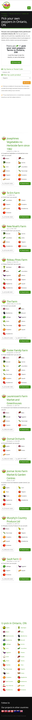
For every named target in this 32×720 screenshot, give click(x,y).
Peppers (23, 669)
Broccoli (23, 640)
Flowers (23, 652)
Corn (7, 648)
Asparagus (23, 627)
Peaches (8, 665)
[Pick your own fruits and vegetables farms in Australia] (15, 711)
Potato (22, 673)
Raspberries (24, 677)
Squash (23, 685)
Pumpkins (8, 677)
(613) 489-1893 (8, 387)
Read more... (26, 183)
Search (27, 82)
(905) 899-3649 (8, 579)
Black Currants (10, 636)
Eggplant (8, 652)
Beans (7, 632)
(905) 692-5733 (8, 549)
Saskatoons (24, 681)
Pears (22, 665)
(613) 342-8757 (8, 250)
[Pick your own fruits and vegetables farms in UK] (21, 711)
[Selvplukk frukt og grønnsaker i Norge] (5, 711)
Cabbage (8, 644)
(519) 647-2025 (8, 508)
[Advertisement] (16, 115)
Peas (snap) (9, 669)
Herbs (7, 661)
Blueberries (9, 640)
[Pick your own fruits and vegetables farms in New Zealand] (18, 711)
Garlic (7, 656)
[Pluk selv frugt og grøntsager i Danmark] (2, 711)
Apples (8, 627)
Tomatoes (23, 690)
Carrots (23, 644)
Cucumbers (24, 648)
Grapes (22, 656)
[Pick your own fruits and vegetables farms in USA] (9, 711)
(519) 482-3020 (8, 217)
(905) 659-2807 (8, 429)
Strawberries (9, 690)
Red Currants (9, 681)
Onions (22, 661)
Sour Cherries (9, 685)
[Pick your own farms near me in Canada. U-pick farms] (6, 5)
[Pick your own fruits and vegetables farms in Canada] (12, 711)
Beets (22, 632)
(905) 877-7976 (21, 338)
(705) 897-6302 (8, 183)
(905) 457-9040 (8, 459)
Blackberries (24, 636)
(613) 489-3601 (8, 292)
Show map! (16, 62)
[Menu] (29, 7)
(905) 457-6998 (21, 459)
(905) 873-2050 (8, 338)
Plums (7, 673)
